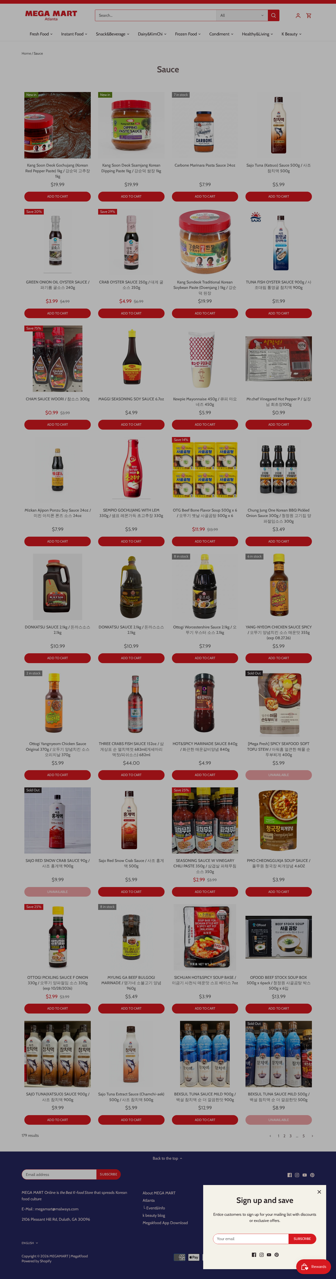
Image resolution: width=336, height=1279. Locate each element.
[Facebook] (254, 1254)
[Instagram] (262, 1254)
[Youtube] (269, 1254)
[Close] (319, 1191)
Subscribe (302, 1239)
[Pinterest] (277, 1254)
